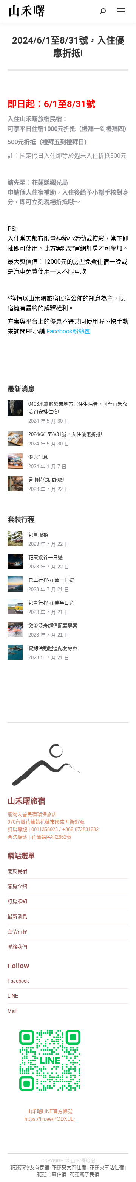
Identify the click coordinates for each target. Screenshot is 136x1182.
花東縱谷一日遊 (45, 557)
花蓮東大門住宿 (69, 1167)
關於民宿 (17, 871)
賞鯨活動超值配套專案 (52, 648)
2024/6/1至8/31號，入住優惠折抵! (65, 434)
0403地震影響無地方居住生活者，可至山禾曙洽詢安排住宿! (77, 407)
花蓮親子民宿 (84, 1174)
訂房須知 (17, 901)
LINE (13, 996)
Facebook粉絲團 (68, 331)
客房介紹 (17, 886)
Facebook (18, 981)
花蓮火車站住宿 (107, 1167)
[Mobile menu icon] (120, 11)
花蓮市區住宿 (51, 1174)
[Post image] (15, 408)
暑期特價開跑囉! (46, 480)
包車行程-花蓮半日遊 (51, 603)
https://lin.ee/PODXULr (50, 1119)
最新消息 (17, 916)
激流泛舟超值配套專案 (52, 625)
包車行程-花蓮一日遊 (51, 580)
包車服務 (38, 534)
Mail (12, 1011)
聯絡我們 (17, 947)
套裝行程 (17, 931)
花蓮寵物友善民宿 (29, 1167)
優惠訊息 (38, 457)
